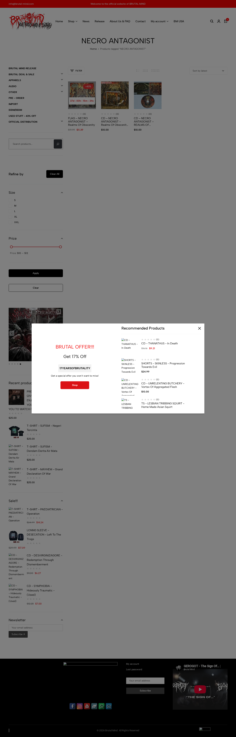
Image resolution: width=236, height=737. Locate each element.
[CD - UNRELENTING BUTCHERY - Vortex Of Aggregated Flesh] (130, 387)
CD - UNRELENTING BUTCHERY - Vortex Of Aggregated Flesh (162, 385)
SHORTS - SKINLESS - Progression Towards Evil (163, 365)
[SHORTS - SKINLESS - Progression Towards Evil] (130, 367)
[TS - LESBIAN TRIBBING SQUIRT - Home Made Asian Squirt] (130, 407)
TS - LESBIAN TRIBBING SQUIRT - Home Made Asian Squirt (162, 405)
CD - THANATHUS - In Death (159, 343)
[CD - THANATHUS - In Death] (130, 347)
